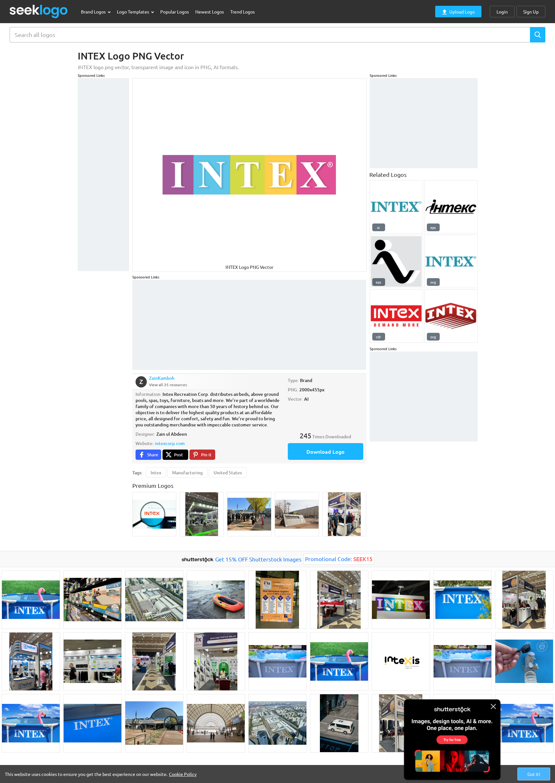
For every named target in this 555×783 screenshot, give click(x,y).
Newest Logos (209, 11)
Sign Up (531, 11)
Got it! (533, 774)
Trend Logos (242, 11)
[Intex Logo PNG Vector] (451, 206)
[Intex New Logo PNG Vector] (396, 316)
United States (228, 472)
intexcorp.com (170, 443)
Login (502, 11)
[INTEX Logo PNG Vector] (396, 206)
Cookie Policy (183, 774)
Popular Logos (174, 11)
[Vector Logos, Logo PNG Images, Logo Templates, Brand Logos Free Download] (39, 11)
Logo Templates (133, 11)
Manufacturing (187, 472)
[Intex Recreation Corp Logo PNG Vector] (451, 261)
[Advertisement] (103, 174)
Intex (156, 472)
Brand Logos (94, 11)
